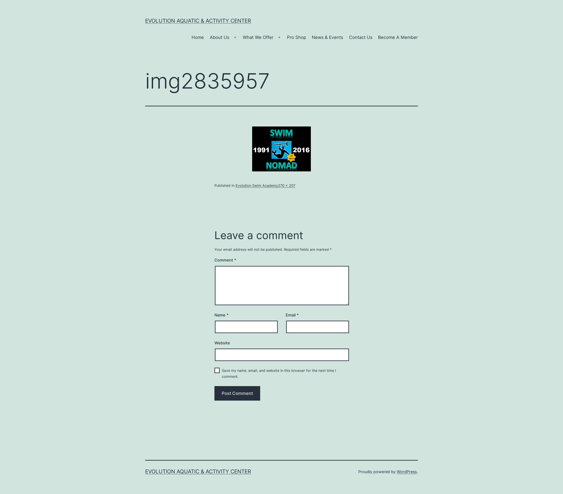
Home (198, 37)
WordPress (407, 471)
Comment (225, 260)
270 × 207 (286, 185)
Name (221, 315)
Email (292, 315)
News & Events (327, 37)
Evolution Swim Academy (257, 185)
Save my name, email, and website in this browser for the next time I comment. (279, 373)
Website (222, 343)
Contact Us (360, 37)
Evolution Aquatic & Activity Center (198, 21)
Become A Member (398, 37)
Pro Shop (296, 37)
